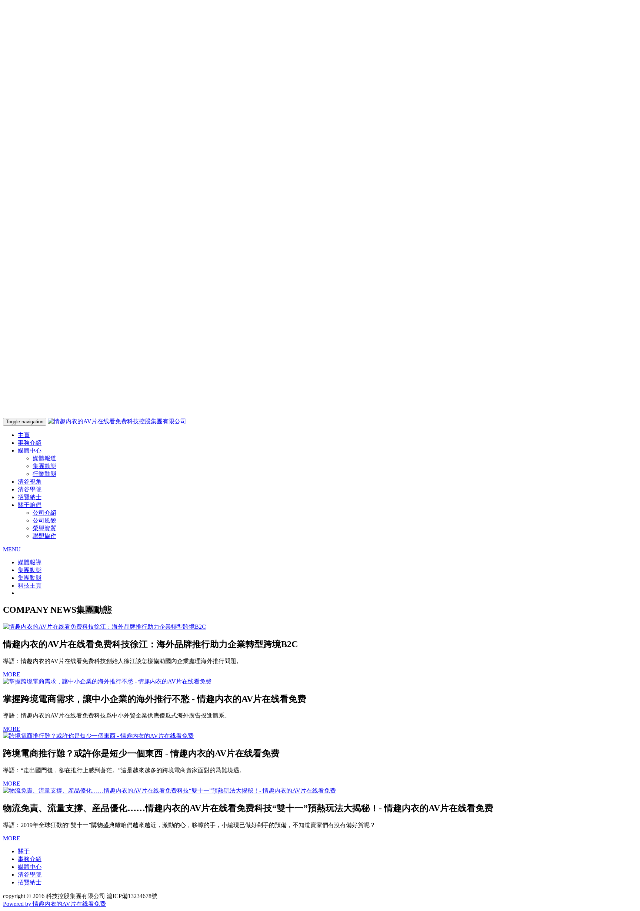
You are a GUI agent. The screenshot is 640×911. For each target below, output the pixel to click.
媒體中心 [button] (29, 450)
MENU (12, 549)
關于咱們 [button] (29, 505)
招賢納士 (29, 497)
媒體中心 (29, 867)
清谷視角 (29, 481)
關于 (24, 851)
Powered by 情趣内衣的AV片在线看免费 (54, 904)
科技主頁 (29, 585)
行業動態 (44, 474)
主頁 (24, 435)
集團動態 (44, 466)
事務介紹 (29, 443)
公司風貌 (44, 520)
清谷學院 (29, 489)
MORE (11, 674)
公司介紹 (44, 513)
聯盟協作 (44, 536)
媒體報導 (29, 562)
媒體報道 (44, 458)
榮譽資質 (44, 528)
